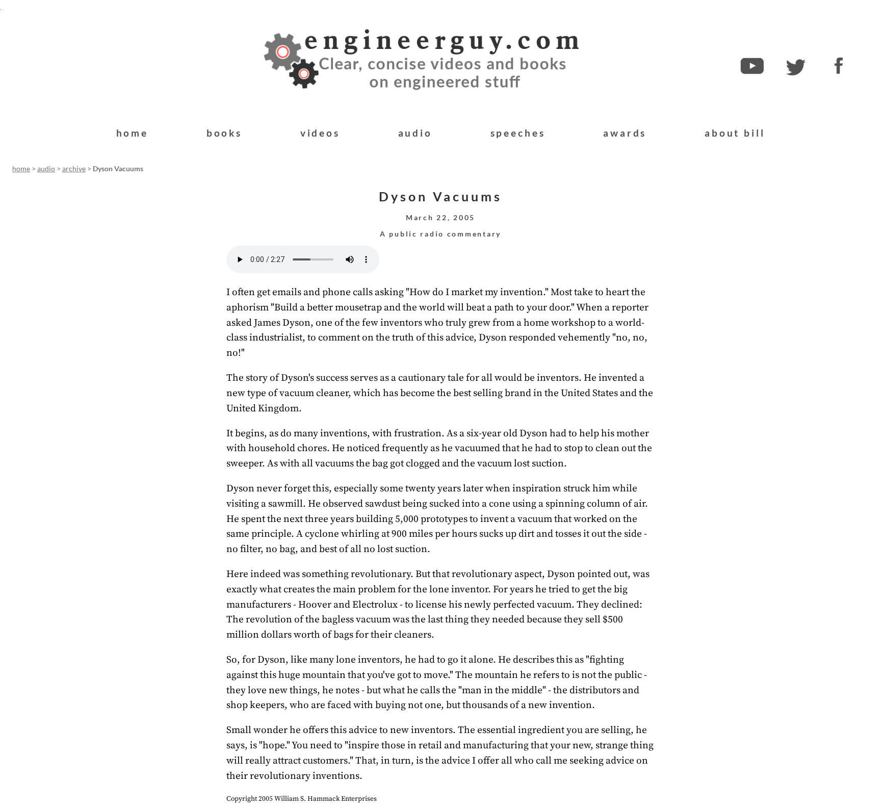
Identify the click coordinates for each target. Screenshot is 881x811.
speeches (518, 133)
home (132, 133)
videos (320, 133)
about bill (735, 133)
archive (74, 169)
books (224, 133)
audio (415, 133)
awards (624, 133)
